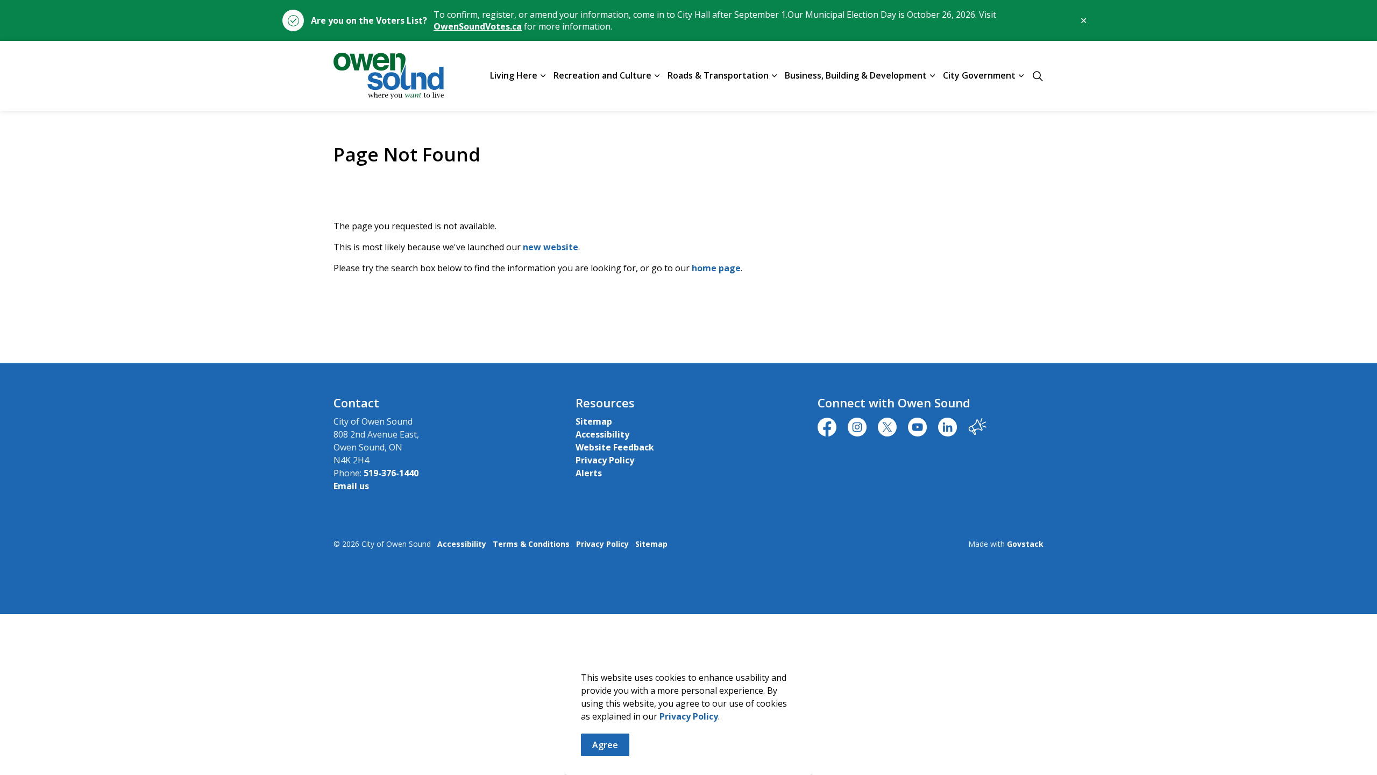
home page (716, 268)
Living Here (513, 75)
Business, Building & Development (856, 75)
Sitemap (594, 421)
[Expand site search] (1038, 75)
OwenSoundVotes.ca (478, 26)
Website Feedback (615, 447)
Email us (351, 486)
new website (550, 247)
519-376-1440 (391, 473)
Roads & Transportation (718, 75)
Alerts (589, 473)
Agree (605, 745)
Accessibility (602, 434)
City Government (979, 75)
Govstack (1025, 544)
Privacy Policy (688, 716)
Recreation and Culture (602, 75)
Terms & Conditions (531, 544)
